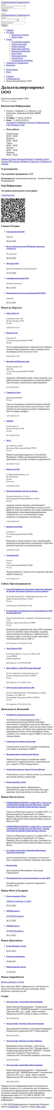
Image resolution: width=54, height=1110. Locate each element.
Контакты (10, 65)
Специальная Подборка (22, 60)
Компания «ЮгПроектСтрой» (17, 361)
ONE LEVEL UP (12, 313)
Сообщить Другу (41, 159)
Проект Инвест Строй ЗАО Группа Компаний (23, 668)
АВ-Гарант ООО (12, 263)
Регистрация (12, 69)
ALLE (8, 440)
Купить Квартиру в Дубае (16, 946)
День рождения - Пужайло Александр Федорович (25, 1024)
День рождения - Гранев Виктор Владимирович (24, 1002)
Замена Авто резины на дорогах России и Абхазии (25, 769)
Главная (9, 30)
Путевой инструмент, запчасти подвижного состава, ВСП (28, 878)
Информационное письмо (16, 967)
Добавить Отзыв (8, 159)
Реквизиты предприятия (15, 956)
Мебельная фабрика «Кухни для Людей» (22, 491)
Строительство (7, 195)
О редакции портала (21, 42)
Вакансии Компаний (21, 51)
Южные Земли (12, 333)
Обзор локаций (18, 46)
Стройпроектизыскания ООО (17, 278)
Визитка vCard (17, 125)
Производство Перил (14, 527)
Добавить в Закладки (29, 161)
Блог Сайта (17, 53)
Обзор (9, 39)
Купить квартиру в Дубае (16, 782)
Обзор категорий (19, 44)
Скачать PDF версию (10, 161)
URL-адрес (41, 1107)
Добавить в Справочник (17, 63)
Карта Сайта (17, 37)
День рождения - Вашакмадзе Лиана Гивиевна (24, 1041)
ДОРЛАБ (9, 421)
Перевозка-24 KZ (13, 469)
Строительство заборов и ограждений (20, 741)
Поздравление (11, 865)
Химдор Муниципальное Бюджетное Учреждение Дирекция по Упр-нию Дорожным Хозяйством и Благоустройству (29, 590)
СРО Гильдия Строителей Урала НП (20, 688)
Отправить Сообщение (16, 122)
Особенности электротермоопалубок (20, 715)
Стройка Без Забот (13, 392)
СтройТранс (13, 1107)
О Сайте (10, 32)
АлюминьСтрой (12, 555)
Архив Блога (17, 58)
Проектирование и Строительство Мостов (22, 754)
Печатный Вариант (25, 159)
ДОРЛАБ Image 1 (13, 926)
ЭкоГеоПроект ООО (14, 648)
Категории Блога (19, 56)
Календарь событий (20, 49)
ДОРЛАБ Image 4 (13, 911)
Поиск (4, 10)
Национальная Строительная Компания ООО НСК (25, 293)
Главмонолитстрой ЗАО (15, 232)
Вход (8, 72)
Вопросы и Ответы (20, 35)
